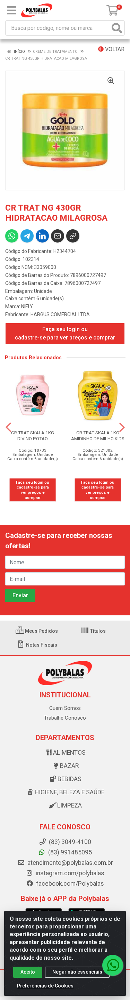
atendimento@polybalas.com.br (69, 862)
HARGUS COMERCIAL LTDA (60, 314)
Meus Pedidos (41, 631)
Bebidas (69, 779)
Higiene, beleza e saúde (69, 792)
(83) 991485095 (69, 852)
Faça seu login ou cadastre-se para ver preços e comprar (65, 333)
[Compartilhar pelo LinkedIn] (42, 236)
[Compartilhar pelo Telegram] (27, 236)
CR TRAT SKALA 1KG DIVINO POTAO (32, 435)
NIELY (27, 306)
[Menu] (11, 10)
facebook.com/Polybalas (69, 883)
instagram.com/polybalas (69, 873)
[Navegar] (8, 427)
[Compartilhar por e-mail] (57, 236)
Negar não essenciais (77, 972)
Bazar (69, 765)
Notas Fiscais (41, 645)
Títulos (97, 631)
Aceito (27, 972)
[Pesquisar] (117, 28)
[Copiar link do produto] (72, 236)
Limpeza (69, 805)
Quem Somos (65, 708)
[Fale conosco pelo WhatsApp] (112, 965)
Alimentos (69, 752)
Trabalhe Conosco (65, 718)
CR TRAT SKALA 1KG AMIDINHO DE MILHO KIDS (97, 435)
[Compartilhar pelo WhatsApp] (11, 236)
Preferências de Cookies (45, 986)
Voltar (114, 49)
